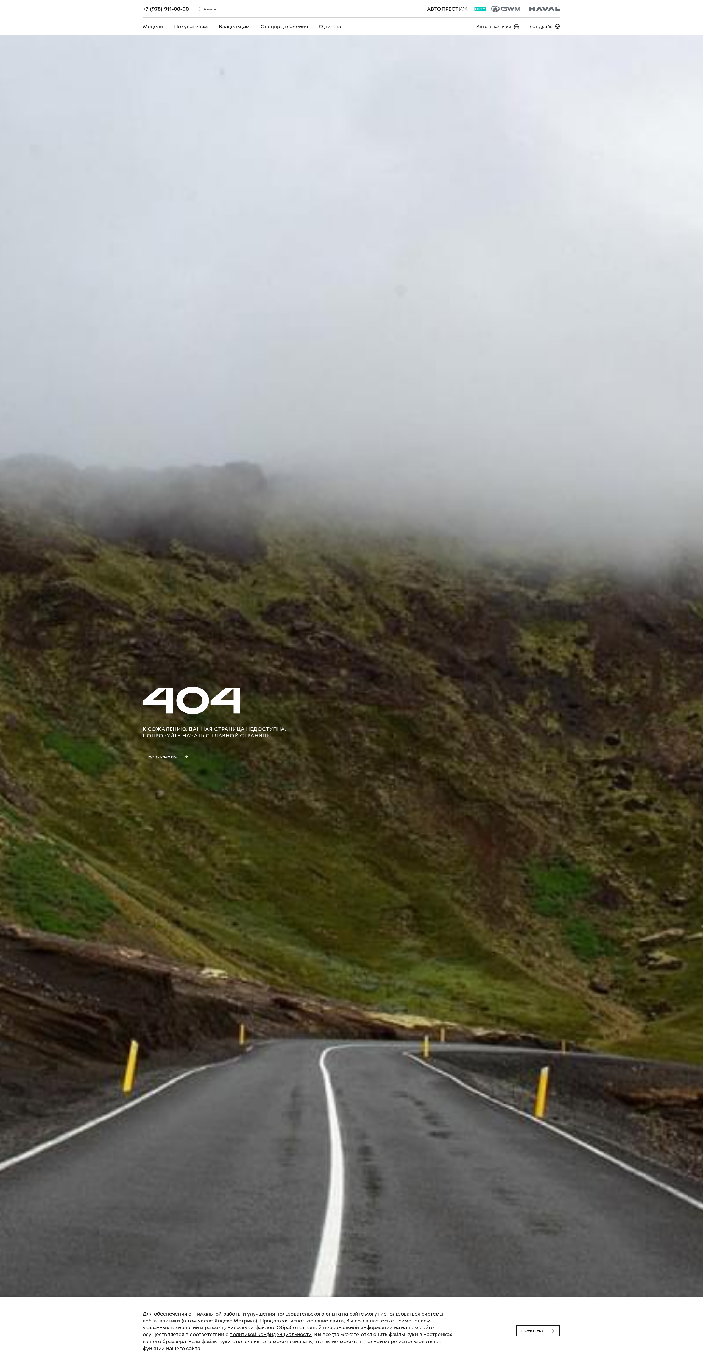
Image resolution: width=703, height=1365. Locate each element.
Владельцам (234, 26)
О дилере (331, 26)
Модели (153, 26)
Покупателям (191, 26)
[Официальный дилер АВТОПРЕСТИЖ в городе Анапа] (525, 9)
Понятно (532, 1331)
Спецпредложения (284, 26)
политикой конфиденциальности (271, 1334)
